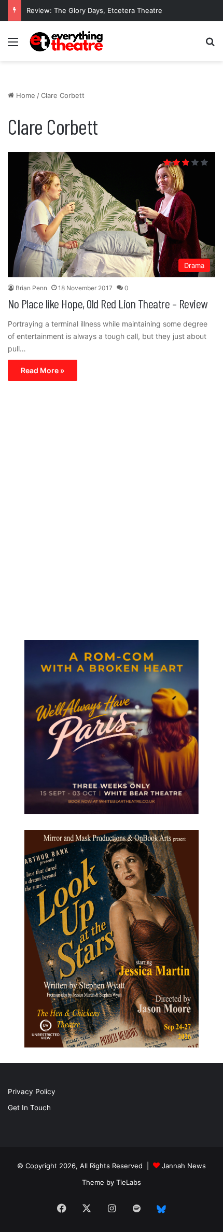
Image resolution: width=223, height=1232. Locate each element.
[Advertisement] (111, 513)
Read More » (42, 370)
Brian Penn (31, 288)
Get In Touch (29, 1107)
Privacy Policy (31, 1091)
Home (24, 95)
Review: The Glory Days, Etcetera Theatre (94, 10)
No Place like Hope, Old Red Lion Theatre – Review (107, 303)
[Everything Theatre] (67, 41)
